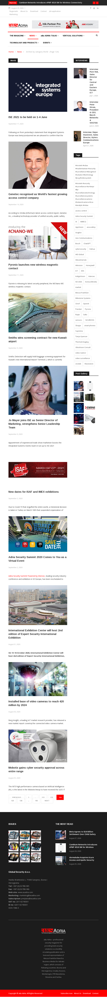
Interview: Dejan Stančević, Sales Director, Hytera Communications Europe (91, 137)
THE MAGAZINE (17, 35)
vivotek (78, 364)
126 (21, 801)
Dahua (92, 249)
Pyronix (88, 309)
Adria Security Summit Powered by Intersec (26, 576)
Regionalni (14, 11)
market (78, 287)
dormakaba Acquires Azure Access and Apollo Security (43, 3)
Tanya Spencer (81, 336)
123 (51, 797)
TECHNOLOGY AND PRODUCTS (24, 42)
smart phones (89, 325)
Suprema (79, 331)
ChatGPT (87, 243)
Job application (55, 11)
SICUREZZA (89, 320)
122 (43, 797)
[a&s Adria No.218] (36, 850)
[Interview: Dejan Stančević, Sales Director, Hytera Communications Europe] (77, 136)
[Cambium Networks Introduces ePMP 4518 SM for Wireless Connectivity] (90, 390)
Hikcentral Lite (81, 260)
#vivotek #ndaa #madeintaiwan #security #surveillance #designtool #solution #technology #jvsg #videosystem (85, 171)
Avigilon (78, 232)
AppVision (79, 227)
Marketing (14, 14)
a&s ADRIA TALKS (49, 35)
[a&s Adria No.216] (25, 861)
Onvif (77, 303)
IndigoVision (80, 276)
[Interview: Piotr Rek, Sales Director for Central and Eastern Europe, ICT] (81, 73)
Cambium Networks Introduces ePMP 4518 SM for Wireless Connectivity (83, 847)
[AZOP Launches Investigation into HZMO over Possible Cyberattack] (79, 423)
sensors (78, 320)
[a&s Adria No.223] (25, 839)
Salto (85, 314)
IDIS (82, 271)
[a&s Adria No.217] (13, 861)
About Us (24, 11)
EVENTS (47, 42)
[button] (94, 3)
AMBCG (83, 221)
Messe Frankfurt (81, 293)
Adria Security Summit (84, 216)
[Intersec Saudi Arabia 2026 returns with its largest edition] (79, 434)
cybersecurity (80, 249)
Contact (44, 11)
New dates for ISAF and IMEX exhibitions (33, 491)
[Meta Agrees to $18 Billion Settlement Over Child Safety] (79, 390)
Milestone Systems (82, 298)
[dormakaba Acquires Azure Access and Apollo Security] (79, 401)
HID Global (79, 254)
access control (81, 211)
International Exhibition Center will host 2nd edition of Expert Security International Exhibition (35, 634)
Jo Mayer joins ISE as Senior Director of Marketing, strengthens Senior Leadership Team (34, 424)
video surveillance (82, 358)
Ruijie (77, 314)
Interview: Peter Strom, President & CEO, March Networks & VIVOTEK (94, 112)
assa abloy (91, 227)
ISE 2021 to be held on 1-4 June (27, 117)
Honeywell (90, 265)
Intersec (91, 276)
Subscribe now (66, 993)
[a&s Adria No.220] (13, 850)
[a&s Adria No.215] (36, 861)
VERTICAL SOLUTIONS (73, 35)
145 (36, 801)
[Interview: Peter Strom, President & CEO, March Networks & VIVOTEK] (81, 106)
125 (12, 801)
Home (11, 51)
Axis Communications (83, 238)
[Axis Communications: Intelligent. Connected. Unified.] (90, 423)
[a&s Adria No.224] (13, 839)
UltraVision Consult (82, 347)
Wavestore (89, 364)
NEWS (32, 35)
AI (76, 221)
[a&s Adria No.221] (36, 839)
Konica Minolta (91, 282)
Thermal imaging (81, 342)
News (19, 51)
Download (34, 11)
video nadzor (80, 353)
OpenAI (86, 303)
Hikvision (79, 265)
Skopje (78, 325)
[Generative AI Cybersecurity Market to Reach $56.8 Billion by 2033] (79, 412)
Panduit (78, 309)
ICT (76, 271)
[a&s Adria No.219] (25, 850)
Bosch (77, 243)
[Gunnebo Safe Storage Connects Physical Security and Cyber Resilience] (90, 401)
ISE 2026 (78, 282)
